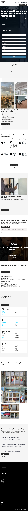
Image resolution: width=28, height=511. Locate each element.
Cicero (3, 325)
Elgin (3, 326)
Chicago (3, 324)
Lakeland (3, 314)
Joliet (3, 327)
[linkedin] (5, 506)
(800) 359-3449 (4, 468)
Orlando (3, 315)
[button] (14, 436)
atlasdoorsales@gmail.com (5, 470)
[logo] (2, 0)
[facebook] (1, 506)
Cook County (16, 325)
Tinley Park (16, 324)
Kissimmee (3, 313)
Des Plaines (3, 326)
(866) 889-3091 (3, 24)
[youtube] (4, 506)
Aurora (3, 323)
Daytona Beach (4, 312)
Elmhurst (16, 323)
